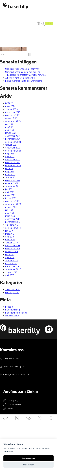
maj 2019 (9, 234)
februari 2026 (11, 109)
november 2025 (12, 115)
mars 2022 (10, 174)
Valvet (49, 23)
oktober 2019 (11, 225)
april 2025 (9, 130)
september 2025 (13, 121)
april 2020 (9, 213)
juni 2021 (9, 189)
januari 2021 (11, 198)
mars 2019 (10, 239)
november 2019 (12, 222)
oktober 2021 (11, 183)
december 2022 (12, 159)
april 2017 (9, 275)
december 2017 (12, 266)
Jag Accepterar (28, 458)
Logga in (9, 307)
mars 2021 (10, 195)
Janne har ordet (12, 289)
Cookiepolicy (13, 400)
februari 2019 (11, 242)
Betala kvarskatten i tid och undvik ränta (23, 81)
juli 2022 (9, 168)
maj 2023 (9, 153)
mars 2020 (10, 216)
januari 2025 (11, 133)
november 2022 (12, 162)
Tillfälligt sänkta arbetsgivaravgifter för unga (25, 75)
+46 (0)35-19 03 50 (11, 359)
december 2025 (12, 112)
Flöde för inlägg (12, 309)
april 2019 (9, 237)
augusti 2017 (11, 272)
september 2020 (13, 204)
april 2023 (9, 156)
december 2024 (12, 136)
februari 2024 (11, 145)
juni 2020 (9, 210)
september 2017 (13, 269)
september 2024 (13, 142)
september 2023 (13, 151)
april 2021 (9, 192)
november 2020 (12, 201)
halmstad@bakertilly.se (13, 366)
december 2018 (12, 245)
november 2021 (12, 180)
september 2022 (13, 165)
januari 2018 (11, 263)
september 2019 (13, 228)
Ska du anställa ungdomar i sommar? (22, 69)
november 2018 (12, 248)
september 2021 (13, 186)
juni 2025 (9, 124)
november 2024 (12, 139)
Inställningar (28, 465)
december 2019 (12, 219)
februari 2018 (11, 260)
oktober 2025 (11, 118)
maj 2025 (9, 127)
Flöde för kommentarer (16, 313)
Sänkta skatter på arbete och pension (22, 72)
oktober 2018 (11, 251)
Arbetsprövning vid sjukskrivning (20, 78)
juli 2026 (9, 103)
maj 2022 (9, 171)
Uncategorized (12, 292)
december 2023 (12, 147)
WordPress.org (12, 315)
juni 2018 (9, 254)
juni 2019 (9, 231)
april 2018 (9, 257)
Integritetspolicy (14, 405)
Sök (43, 24)
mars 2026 (10, 106)
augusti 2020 (11, 207)
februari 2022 (11, 177)
